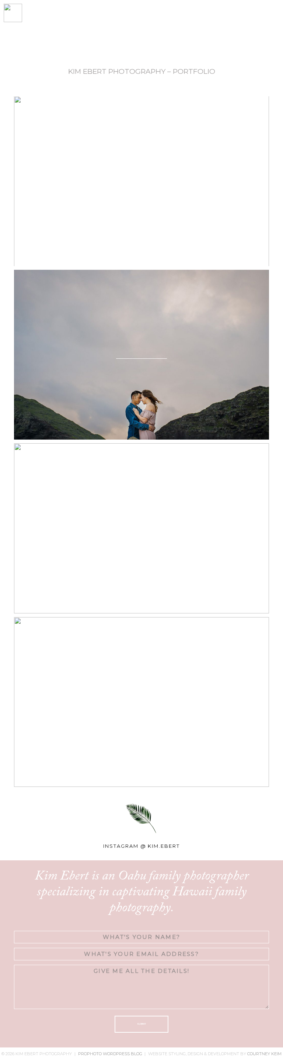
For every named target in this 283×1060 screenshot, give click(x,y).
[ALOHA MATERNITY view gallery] (141, 181)
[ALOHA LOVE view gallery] (141, 355)
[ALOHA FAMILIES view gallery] (141, 702)
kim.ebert (164, 846)
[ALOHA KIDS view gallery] (141, 528)
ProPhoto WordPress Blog (110, 1053)
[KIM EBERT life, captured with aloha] (109, 28)
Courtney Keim (264, 1053)
